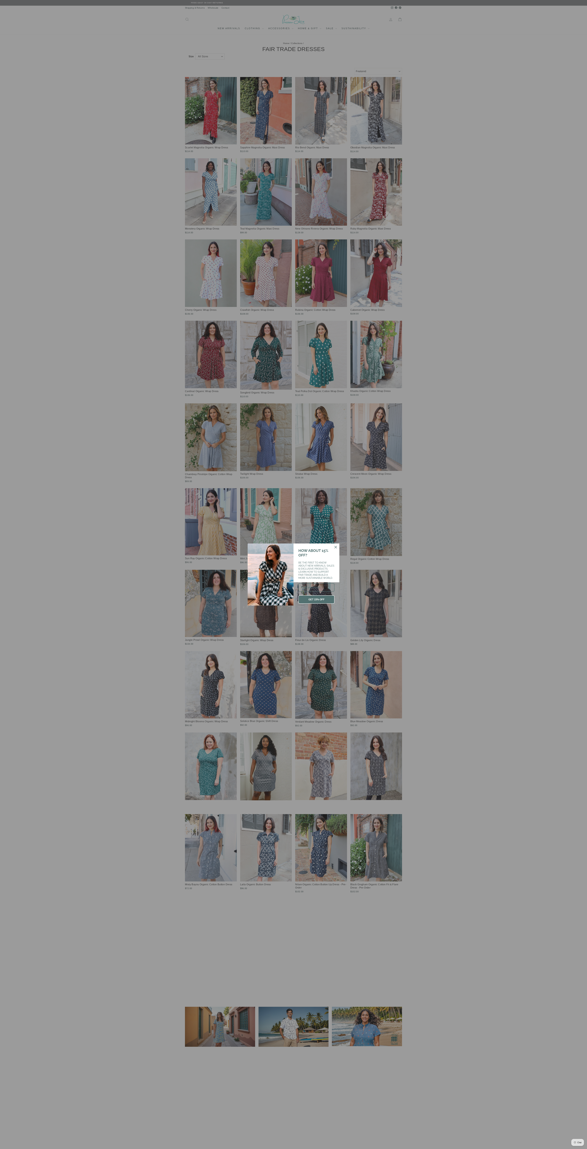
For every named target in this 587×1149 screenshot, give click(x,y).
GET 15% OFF (316, 599)
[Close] (335, 547)
